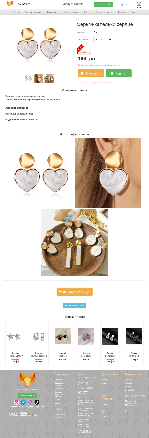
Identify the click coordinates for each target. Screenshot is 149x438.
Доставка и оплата (104, 11)
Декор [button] (87, 11)
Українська (60, 414)
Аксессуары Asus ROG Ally (85, 430)
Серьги (128, 379)
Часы (104, 379)
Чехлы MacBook (85, 387)
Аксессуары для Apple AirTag (85, 414)
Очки (104, 382)
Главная (17, 11)
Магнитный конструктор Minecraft (130, 402)
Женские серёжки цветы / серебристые (15, 356)
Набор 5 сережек (62, 354)
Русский (58, 417)
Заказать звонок (103, 4)
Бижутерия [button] (52, 11)
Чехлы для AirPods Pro (83, 383)
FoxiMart (22, 3)
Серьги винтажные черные (134, 356)
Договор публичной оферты (60, 393)
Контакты (122, 11)
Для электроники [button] (33, 11)
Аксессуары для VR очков (85, 408)
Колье (128, 386)
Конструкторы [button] (71, 11)
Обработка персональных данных (27, 406)
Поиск (133, 11)
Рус (127, 4)
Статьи (58, 402)
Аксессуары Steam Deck (83, 425)
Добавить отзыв (75, 305)
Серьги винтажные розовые (110, 356)
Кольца (128, 382)
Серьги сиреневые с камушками (86, 356)
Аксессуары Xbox (83, 419)
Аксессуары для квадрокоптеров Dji (85, 402)
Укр (121, 4)
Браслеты (129, 389)
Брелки (105, 416)
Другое (81, 396)
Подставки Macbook (83, 392)
